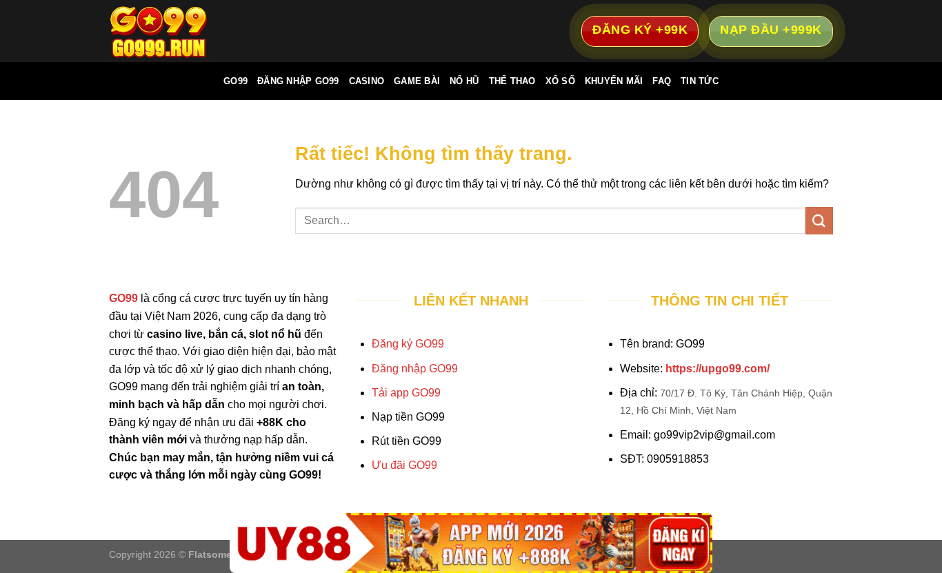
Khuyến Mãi (614, 81)
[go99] (178, 31)
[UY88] (471, 543)
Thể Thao (512, 81)
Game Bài (417, 81)
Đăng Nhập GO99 (298, 81)
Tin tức (700, 81)
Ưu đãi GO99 (404, 465)
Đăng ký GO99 (408, 344)
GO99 (235, 81)
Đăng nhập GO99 (415, 368)
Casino (367, 81)
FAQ (661, 81)
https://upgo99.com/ (717, 368)
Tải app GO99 (406, 393)
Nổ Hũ (464, 81)
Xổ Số (560, 81)
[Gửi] (819, 220)
